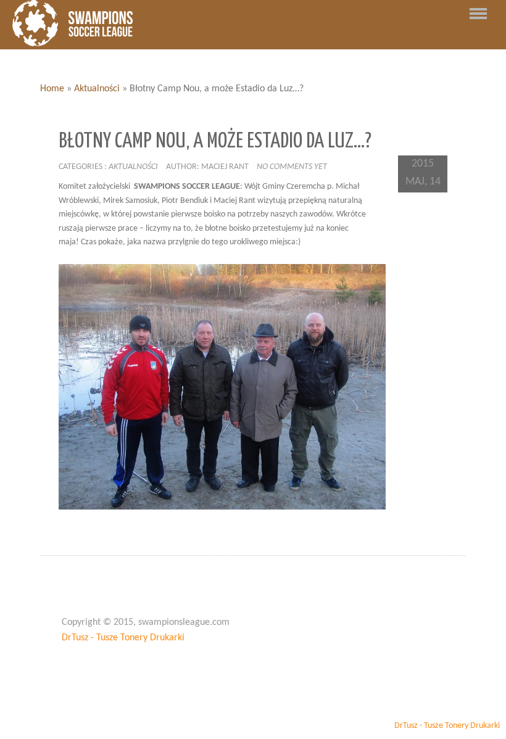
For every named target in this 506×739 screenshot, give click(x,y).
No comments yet (292, 166)
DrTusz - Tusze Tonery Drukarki (123, 638)
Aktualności (97, 89)
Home (52, 89)
